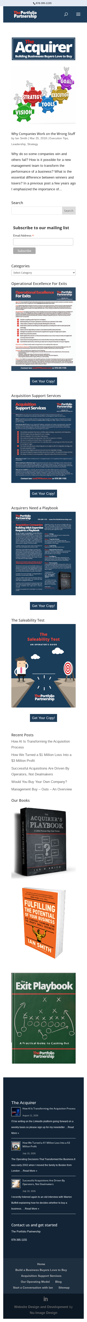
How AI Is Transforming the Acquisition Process (48, 1108)
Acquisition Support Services (41, 1275)
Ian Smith (21, 138)
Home (41, 1264)
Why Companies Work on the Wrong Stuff (43, 134)
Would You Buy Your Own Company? (39, 782)
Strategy (32, 144)
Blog (58, 1281)
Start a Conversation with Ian (33, 1287)
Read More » (30, 1170)
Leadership (18, 144)
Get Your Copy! (43, 381)
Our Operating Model (35, 1281)
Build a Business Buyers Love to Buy (41, 1270)
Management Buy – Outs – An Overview (41, 789)
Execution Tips (58, 138)
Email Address (23, 236)
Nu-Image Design (43, 1313)
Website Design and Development (41, 1307)
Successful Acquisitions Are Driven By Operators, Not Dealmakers (43, 1182)
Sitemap (64, 1287)
